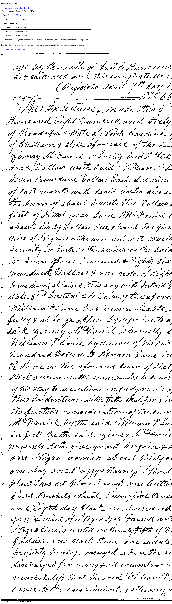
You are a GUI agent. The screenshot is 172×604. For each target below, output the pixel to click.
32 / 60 (18, 15)
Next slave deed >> (26, 8)
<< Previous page (7, 49)
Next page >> (20, 49)
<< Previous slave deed (9, 8)
